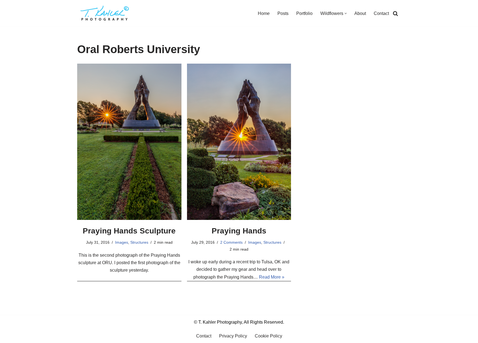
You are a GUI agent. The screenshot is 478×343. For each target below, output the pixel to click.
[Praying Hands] (239, 142)
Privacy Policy (233, 336)
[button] (346, 13)
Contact (381, 13)
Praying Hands (239, 231)
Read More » (271, 277)
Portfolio (304, 13)
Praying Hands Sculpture (129, 231)
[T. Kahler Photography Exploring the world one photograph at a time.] (105, 13)
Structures (139, 242)
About (360, 13)
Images (121, 242)
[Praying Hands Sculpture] (129, 142)
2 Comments (231, 242)
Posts (283, 13)
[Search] (395, 13)
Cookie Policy (268, 336)
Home (264, 13)
